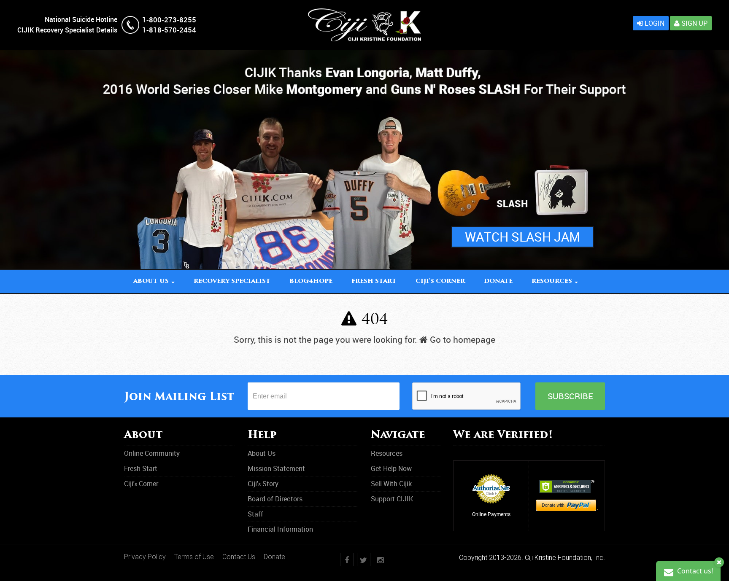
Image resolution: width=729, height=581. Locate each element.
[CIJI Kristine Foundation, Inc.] (364, 13)
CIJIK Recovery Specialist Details (67, 30)
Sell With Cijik (391, 483)
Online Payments (491, 514)
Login (653, 23)
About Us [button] (151, 281)
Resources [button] (553, 281)
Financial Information (280, 529)
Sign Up (693, 23)
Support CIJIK (392, 498)
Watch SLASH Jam (522, 236)
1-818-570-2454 (169, 30)
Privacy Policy (145, 557)
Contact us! (694, 571)
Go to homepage (461, 339)
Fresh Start (374, 281)
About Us (261, 453)
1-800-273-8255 (169, 19)
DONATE (498, 281)
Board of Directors (275, 498)
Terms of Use (194, 557)
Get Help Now (391, 468)
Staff (255, 514)
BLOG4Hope (310, 281)
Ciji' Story (263, 483)
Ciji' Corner (440, 281)
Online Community (152, 453)
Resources (386, 453)
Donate (274, 557)
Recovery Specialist (232, 281)
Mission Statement (276, 468)
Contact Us (238, 557)
